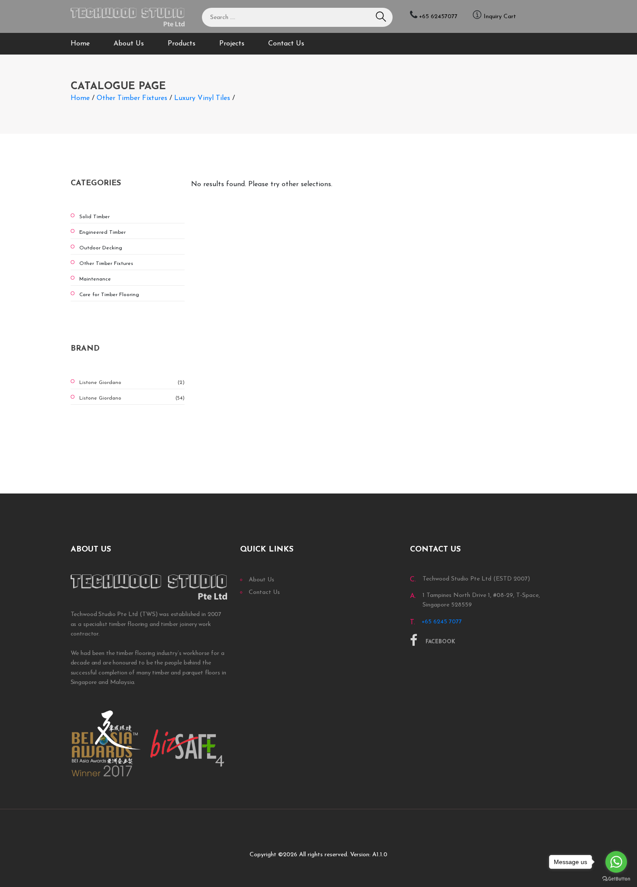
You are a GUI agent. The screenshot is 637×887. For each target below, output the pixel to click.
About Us (129, 43)
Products (181, 43)
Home (80, 43)
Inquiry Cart (500, 16)
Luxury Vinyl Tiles (202, 98)
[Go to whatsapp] (616, 862)
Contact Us (286, 43)
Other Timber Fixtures (132, 98)
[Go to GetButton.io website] (616, 878)
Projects (231, 43)
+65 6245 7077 (442, 622)
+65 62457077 (438, 16)
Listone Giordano (132, 382)
